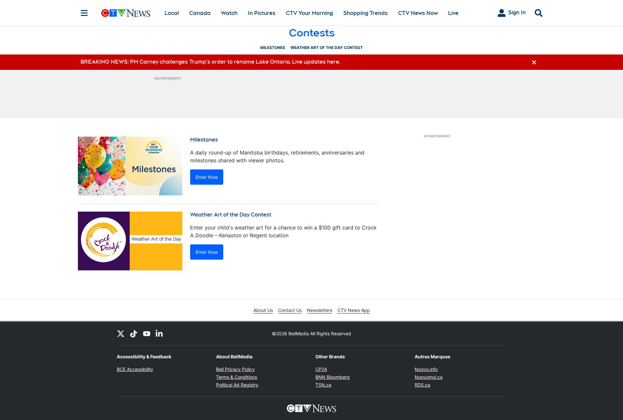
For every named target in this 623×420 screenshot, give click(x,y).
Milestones (272, 47)
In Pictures (261, 13)
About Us (263, 310)
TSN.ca (323, 385)
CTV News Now (418, 13)
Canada (200, 13)
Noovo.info (426, 369)
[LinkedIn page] (160, 333)
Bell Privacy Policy (235, 369)
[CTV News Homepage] (125, 13)
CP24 (321, 369)
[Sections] (84, 12)
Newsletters (319, 310)
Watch (229, 13)
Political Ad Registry (237, 385)
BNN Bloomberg (332, 377)
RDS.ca (422, 385)
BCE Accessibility (135, 369)
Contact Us (290, 310)
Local (172, 13)
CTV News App (353, 310)
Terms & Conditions (236, 377)
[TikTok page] (134, 333)
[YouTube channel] (147, 333)
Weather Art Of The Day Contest (326, 47)
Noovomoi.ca (429, 377)
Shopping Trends (365, 13)
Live (453, 13)
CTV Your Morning (309, 13)
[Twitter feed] (121, 333)
